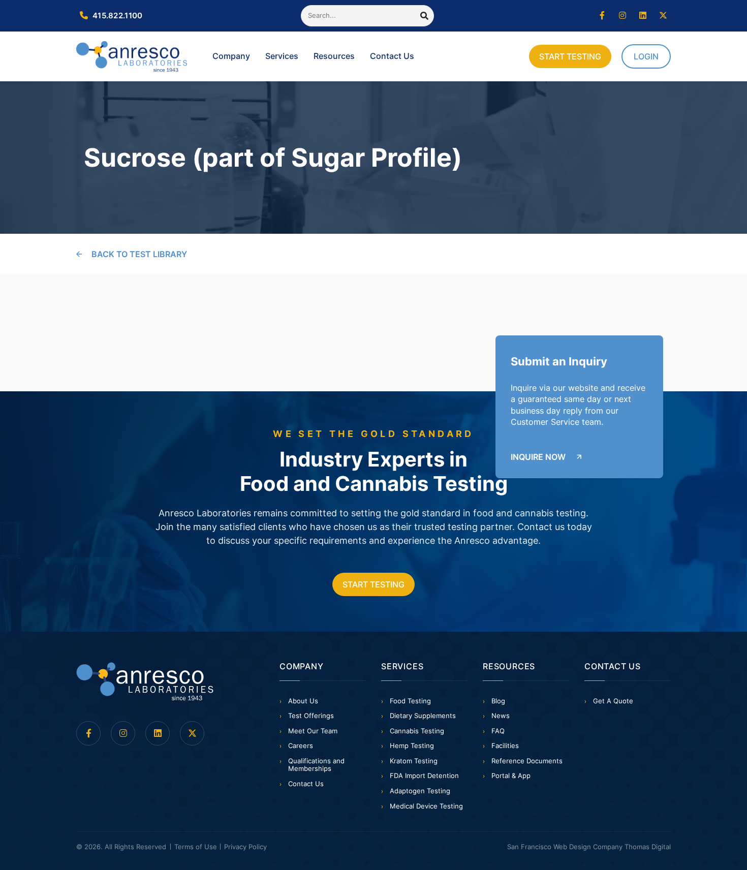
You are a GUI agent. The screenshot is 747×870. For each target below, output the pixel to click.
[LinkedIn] (643, 16)
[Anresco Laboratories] (144, 681)
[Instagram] (622, 16)
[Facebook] (602, 16)
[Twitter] (663, 16)
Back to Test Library (139, 254)
